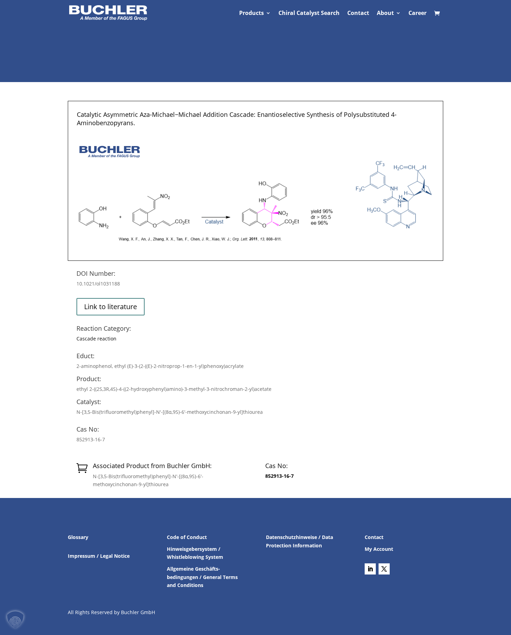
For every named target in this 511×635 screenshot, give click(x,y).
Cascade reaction (96, 338)
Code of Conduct (187, 537)
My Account (379, 549)
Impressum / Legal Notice (99, 556)
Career (417, 13)
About (385, 13)
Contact (358, 13)
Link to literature (110, 306)
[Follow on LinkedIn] (370, 568)
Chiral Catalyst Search (309, 13)
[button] (15, 619)
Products (251, 13)
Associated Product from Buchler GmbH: (152, 465)
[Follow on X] (384, 568)
